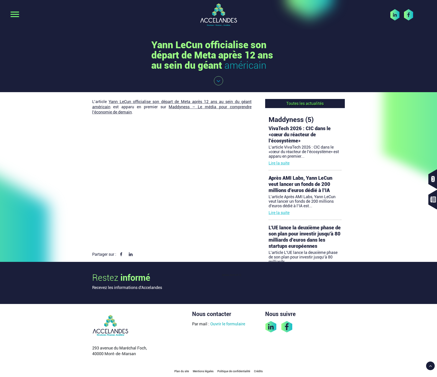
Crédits (258, 371)
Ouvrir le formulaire (227, 323)
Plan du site (181, 371)
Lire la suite (279, 163)
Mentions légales (203, 371)
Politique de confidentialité (233, 371)
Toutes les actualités (305, 103)
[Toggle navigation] (14, 14)
